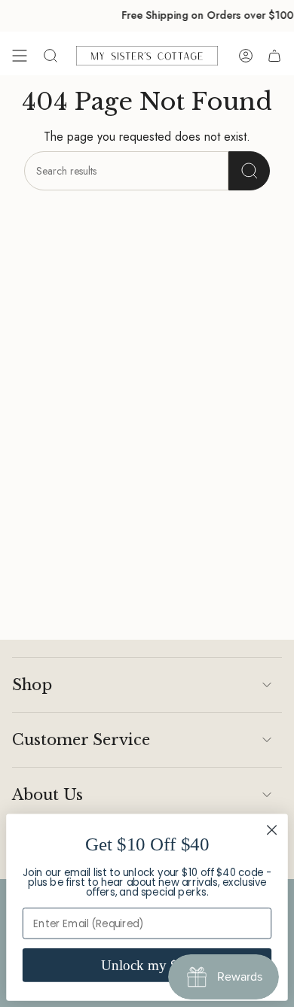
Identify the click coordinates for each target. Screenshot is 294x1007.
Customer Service (81, 740)
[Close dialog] (272, 830)
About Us (47, 795)
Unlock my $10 (147, 965)
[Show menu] (20, 55)
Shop (32, 685)
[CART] (274, 55)
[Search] (249, 170)
